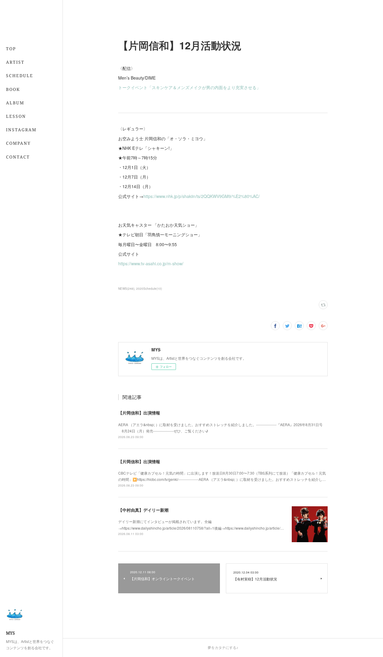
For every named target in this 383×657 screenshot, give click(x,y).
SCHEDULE (19, 75)
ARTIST (15, 62)
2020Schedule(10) (149, 288)
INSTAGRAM (21, 129)
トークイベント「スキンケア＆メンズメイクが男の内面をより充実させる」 (189, 87)
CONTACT (18, 157)
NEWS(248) (126, 288)
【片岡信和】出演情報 (139, 413)
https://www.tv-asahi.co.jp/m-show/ (150, 263)
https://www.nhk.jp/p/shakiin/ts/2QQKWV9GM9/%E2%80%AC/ (201, 196)
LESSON (16, 116)
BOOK (13, 89)
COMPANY (18, 143)
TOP (11, 48)
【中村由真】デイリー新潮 (143, 510)
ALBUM (15, 103)
